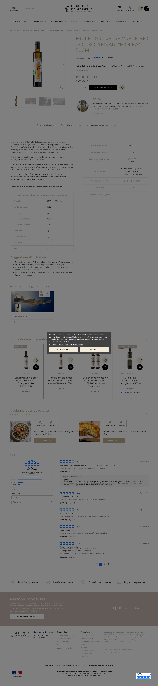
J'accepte (94, 349)
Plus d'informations (56, 344)
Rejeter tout (63, 349)
